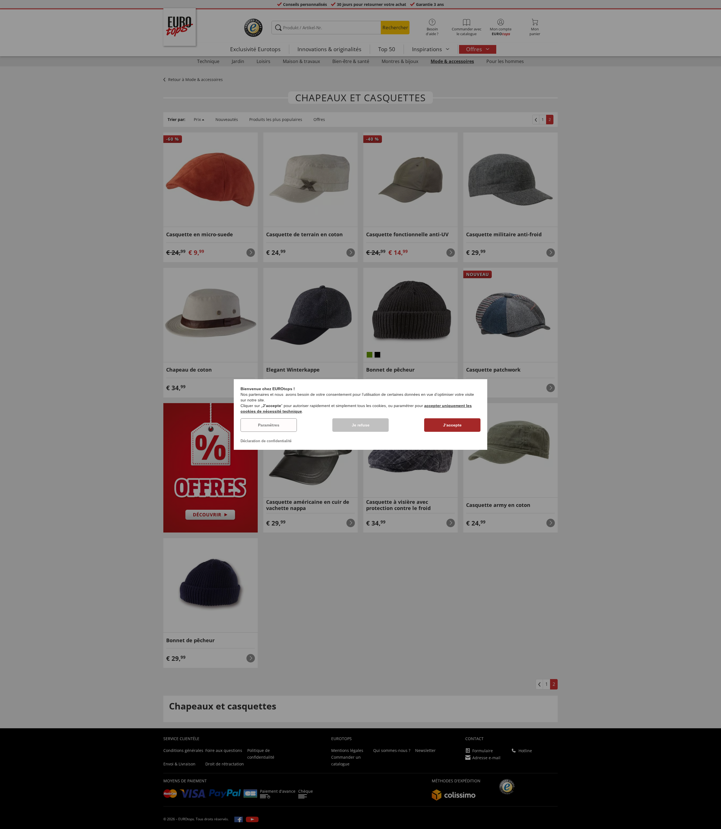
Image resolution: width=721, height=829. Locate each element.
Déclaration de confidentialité (266, 441)
